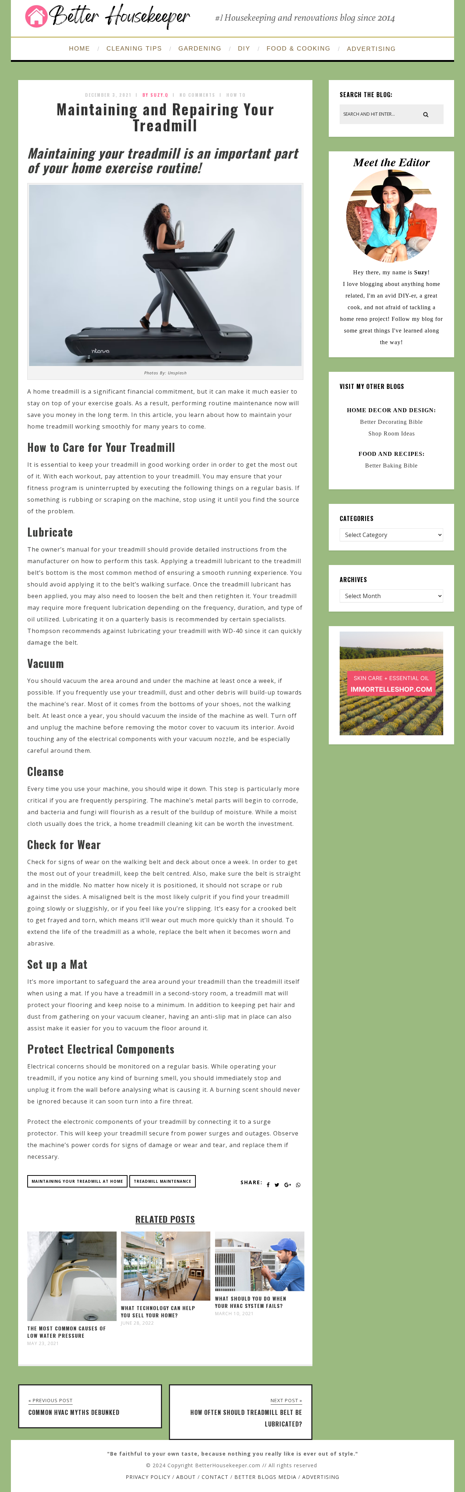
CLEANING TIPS (134, 48)
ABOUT (186, 1476)
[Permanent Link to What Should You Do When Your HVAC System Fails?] (259, 1289)
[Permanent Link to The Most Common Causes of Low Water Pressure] (72, 1319)
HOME (79, 48)
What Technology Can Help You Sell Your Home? (158, 1311)
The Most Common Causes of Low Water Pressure (66, 1331)
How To (236, 95)
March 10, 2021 (234, 1313)
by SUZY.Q (155, 95)
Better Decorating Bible (391, 422)
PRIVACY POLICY (148, 1476)
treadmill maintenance (162, 1181)
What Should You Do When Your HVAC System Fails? (250, 1301)
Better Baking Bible (391, 465)
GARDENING (200, 48)
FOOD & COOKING (299, 48)
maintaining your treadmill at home (77, 1181)
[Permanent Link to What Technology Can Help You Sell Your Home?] (165, 1298)
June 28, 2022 (137, 1323)
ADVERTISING (371, 48)
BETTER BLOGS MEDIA (265, 1476)
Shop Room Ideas (391, 433)
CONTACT (215, 1476)
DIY (244, 48)
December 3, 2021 (108, 95)
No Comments (197, 95)
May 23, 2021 (43, 1343)
